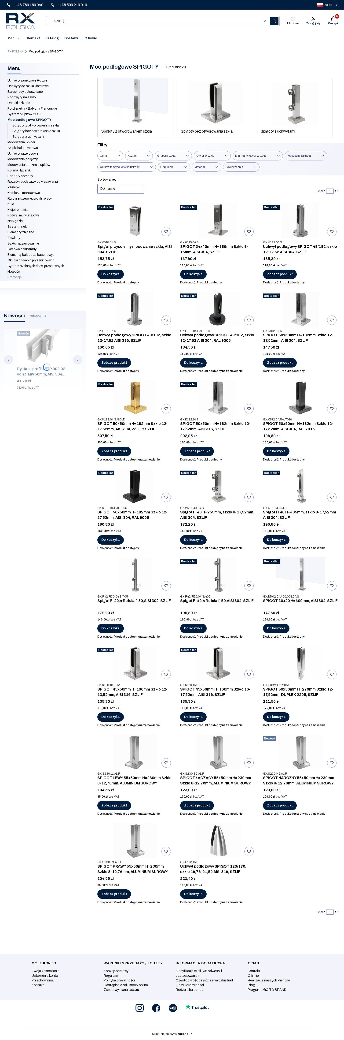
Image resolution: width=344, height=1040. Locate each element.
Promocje (14, 277)
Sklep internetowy (170, 1034)
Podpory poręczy (20, 176)
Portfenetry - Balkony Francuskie (32, 108)
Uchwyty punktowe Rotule (27, 80)
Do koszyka (110, 274)
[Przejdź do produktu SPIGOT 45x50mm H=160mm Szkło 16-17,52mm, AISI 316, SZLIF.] (218, 663)
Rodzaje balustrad (189, 990)
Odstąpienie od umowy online (126, 985)
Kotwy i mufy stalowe (23, 215)
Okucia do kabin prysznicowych (31, 260)
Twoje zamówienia (45, 971)
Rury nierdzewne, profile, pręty (29, 198)
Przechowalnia (43, 980)
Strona (321, 191)
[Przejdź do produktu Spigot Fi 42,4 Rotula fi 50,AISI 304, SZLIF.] (218, 574)
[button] (274, 21)
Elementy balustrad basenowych (31, 254)
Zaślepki (13, 187)
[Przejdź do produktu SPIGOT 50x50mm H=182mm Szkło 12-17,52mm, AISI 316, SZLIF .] (218, 397)
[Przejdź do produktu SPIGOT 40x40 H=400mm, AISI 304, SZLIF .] (301, 574)
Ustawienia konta (45, 975)
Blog (251, 985)
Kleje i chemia (17, 210)
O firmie (253, 975)
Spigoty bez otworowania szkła (36, 131)
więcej (35, 316)
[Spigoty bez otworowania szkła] (215, 102)
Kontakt (38, 985)
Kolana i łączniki (19, 170)
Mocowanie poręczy (22, 159)
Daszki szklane (18, 103)
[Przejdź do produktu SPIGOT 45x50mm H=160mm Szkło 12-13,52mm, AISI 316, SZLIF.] (135, 663)
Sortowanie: (106, 179)
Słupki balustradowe (22, 148)
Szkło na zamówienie (23, 243)
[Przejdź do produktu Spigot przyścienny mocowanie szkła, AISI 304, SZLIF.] (135, 220)
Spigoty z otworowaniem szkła (35, 125)
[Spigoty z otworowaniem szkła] (135, 102)
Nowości (14, 271)
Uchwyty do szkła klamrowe (28, 86)
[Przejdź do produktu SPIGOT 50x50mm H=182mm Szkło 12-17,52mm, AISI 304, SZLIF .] (301, 309)
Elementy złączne (20, 232)
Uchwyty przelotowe (22, 153)
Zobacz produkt (280, 274)
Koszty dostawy (116, 971)
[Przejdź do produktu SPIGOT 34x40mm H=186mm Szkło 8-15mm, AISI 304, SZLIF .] (218, 220)
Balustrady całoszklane (25, 91)
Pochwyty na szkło (21, 97)
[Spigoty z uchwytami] (295, 102)
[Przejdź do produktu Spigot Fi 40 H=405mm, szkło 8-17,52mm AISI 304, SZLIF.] (301, 486)
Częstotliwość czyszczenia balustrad (204, 980)
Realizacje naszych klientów (269, 980)
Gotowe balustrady (22, 249)
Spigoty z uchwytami (28, 136)
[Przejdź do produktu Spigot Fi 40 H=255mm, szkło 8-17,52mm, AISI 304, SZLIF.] (218, 486)
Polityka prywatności (119, 980)
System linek (17, 226)
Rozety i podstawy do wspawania (32, 181)
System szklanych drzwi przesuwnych (35, 266)
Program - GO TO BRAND (267, 990)
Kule (10, 204)
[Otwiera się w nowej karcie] (139, 1008)
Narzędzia (15, 221)
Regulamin (112, 975)
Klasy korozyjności (190, 985)
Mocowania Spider (21, 142)
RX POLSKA (15, 51)
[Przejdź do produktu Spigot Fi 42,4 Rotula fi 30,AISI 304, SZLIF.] (135, 574)
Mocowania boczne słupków (28, 165)
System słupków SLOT (24, 114)
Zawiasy (13, 238)
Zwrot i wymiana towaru (121, 990)
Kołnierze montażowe (23, 193)
